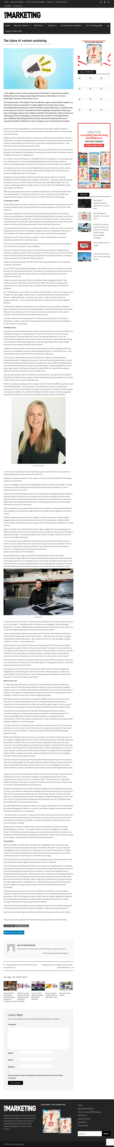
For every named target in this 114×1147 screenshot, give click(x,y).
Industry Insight (21, 26)
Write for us (50, 2)
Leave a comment (45, 44)
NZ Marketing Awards (71, 26)
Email (11, 1060)
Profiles (51, 26)
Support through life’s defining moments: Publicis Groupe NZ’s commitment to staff (10, 997)
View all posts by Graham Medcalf (56, 953)
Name (11, 1053)
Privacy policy (18, 6)
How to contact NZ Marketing (35, 2)
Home (6, 2)
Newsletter (8, 6)
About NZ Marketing (17, 2)
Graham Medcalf (28, 44)
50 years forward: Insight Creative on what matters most (51, 995)
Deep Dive (38, 26)
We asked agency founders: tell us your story (101, 216)
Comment (12, 1024)
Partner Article (22, 926)
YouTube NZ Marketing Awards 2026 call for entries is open (101, 204)
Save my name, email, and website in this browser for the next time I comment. (35, 1076)
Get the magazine (94, 26)
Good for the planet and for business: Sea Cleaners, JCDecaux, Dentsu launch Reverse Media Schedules (101, 231)
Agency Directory (13, 31)
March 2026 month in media (101, 244)
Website (11, 1067)
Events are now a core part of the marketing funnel (101, 256)
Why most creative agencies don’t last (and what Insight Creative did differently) (23, 997)
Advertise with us (62, 2)
